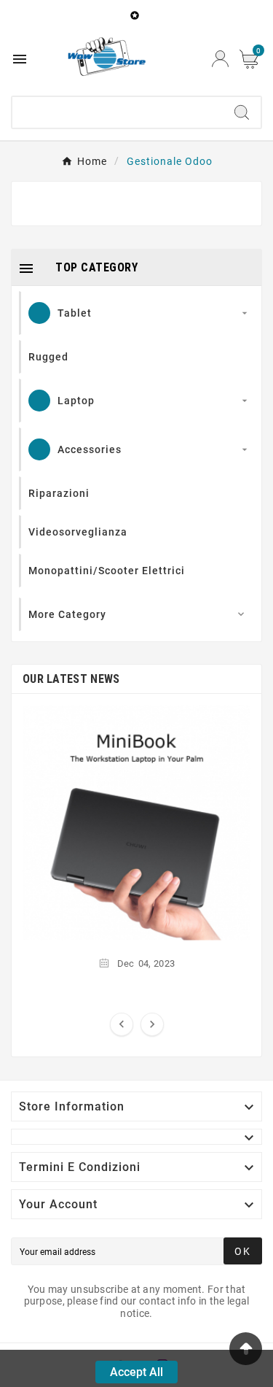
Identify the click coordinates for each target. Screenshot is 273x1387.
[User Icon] (220, 58)
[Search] (241, 112)
